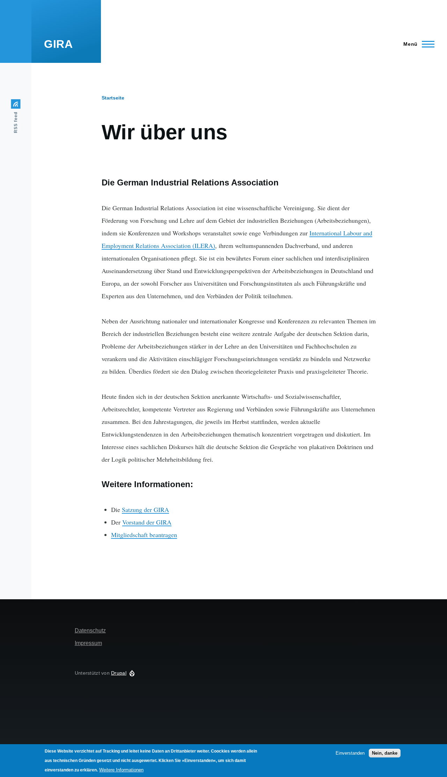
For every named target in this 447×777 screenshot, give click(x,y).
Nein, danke (384, 753)
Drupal (118, 673)
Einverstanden (350, 753)
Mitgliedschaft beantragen (144, 534)
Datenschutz (90, 630)
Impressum (88, 643)
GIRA (58, 44)
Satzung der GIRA (145, 509)
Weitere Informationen (121, 769)
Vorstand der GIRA (146, 522)
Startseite (113, 98)
